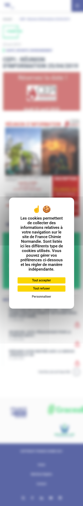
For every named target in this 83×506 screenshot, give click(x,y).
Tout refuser (41, 288)
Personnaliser (41, 296)
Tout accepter (41, 280)
